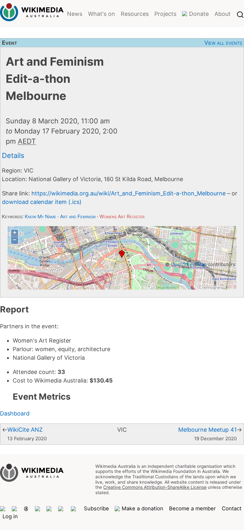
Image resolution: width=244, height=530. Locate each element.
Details (13, 155)
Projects (165, 13)
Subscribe (96, 508)
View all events (223, 42)
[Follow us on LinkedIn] (61, 508)
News (74, 13)
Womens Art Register (122, 216)
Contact (231, 508)
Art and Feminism (78, 216)
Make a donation (142, 508)
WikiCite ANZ (25, 429)
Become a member (192, 508)
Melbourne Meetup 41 (207, 429)
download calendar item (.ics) (42, 202)
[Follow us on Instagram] (38, 508)
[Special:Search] (240, 13)
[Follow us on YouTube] (74, 508)
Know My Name (40, 216)
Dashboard (15, 413)
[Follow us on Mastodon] (3, 508)
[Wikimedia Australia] (32, 17)
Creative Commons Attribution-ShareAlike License (155, 487)
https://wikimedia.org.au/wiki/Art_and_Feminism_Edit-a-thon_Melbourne (128, 193)
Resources (135, 13)
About (222, 13)
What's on (101, 13)
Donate (199, 13)
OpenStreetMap (189, 264)
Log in (10, 516)
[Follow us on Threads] (26, 509)
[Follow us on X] (14, 508)
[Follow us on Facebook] (49, 508)
